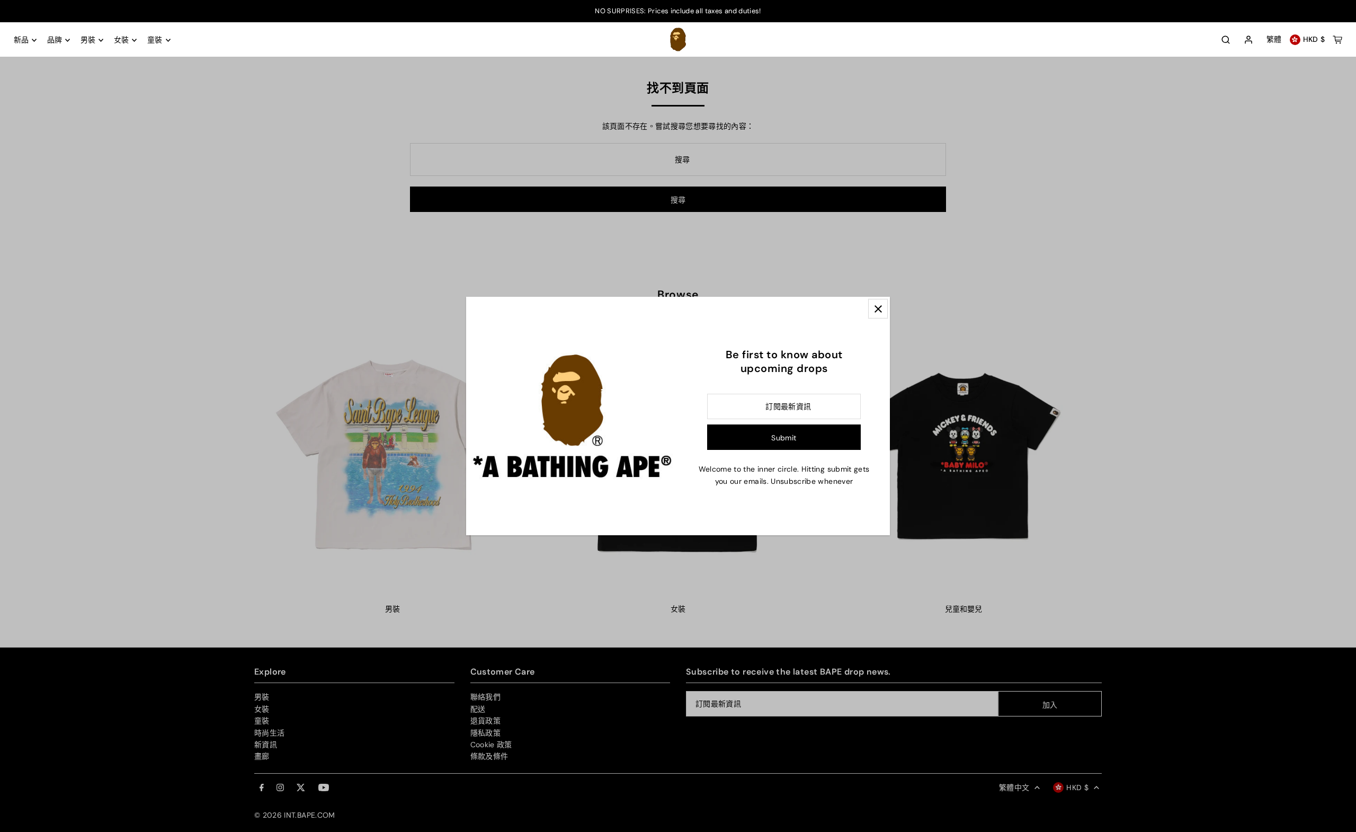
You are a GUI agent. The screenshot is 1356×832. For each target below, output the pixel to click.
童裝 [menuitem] (155, 40)
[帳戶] (1248, 40)
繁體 (1274, 40)
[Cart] (1337, 40)
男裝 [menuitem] (88, 40)
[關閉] (878, 308)
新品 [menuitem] (21, 40)
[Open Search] (1225, 40)
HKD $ (1314, 40)
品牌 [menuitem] (55, 40)
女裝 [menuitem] (121, 40)
